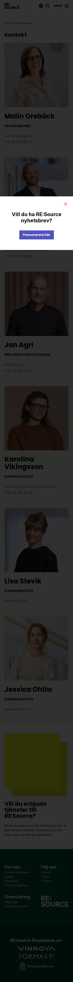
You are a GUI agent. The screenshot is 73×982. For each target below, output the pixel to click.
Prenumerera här (36, 235)
